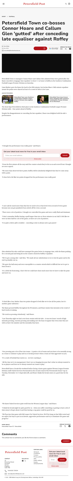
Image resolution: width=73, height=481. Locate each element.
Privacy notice (37, 158)
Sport (4, 16)
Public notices (38, 460)
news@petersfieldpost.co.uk (16, 474)
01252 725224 (14, 470)
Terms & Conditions (37, 452)
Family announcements (38, 462)
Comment (66, 441)
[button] (3, 4)
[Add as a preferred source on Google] (54, 48)
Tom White (6, 46)
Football (12, 16)
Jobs (35, 458)
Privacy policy (38, 457)
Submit (65, 155)
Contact (36, 455)
